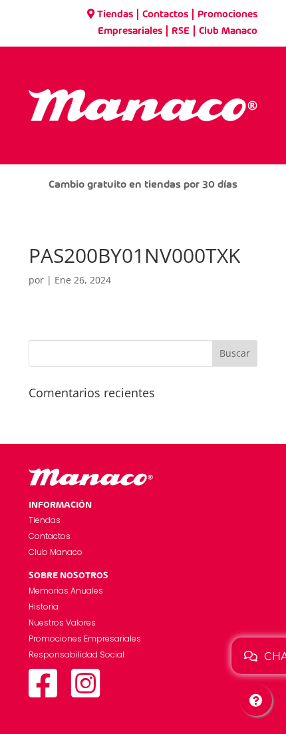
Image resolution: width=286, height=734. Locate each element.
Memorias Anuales (66, 590)
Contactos (165, 14)
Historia (44, 606)
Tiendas (115, 14)
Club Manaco (228, 31)
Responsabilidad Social (76, 654)
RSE (181, 31)
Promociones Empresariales (85, 638)
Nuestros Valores (62, 622)
